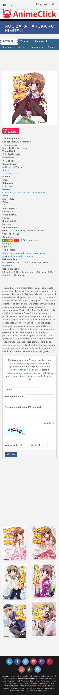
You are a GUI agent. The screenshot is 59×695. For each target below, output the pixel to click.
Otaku (5, 253)
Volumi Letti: (11, 445)
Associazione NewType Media (23, 678)
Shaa (5, 180)
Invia (12, 454)
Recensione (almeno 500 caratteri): (23, 407)
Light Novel (8, 186)
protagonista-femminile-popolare (18, 256)
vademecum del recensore (19, 373)
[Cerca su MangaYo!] (10, 130)
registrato (7, 265)
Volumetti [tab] (25, 41)
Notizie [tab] (51, 47)
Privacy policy (43, 691)
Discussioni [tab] (37, 47)
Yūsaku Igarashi (10, 173)
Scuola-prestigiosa (35, 253)
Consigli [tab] (6, 47)
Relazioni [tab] (21, 47)
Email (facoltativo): (15, 396)
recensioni (9, 233)
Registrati (42, 4)
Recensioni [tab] (41, 41)
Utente (8, 389)
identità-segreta (17, 253)
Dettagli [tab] (8, 41)
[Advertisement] (29, 492)
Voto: (34, 445)
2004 (5, 199)
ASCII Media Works (12, 167)
